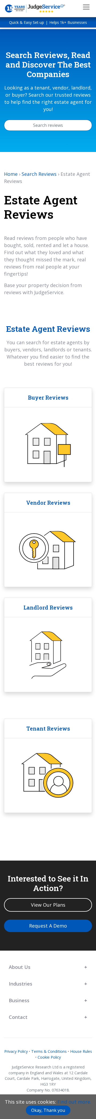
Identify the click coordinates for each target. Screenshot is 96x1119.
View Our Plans (48, 905)
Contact (18, 1017)
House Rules (81, 1051)
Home (11, 174)
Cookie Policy (49, 1057)
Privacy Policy (16, 1051)
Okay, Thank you (48, 1110)
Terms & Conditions (49, 1051)
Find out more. (74, 1102)
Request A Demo (48, 926)
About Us (19, 967)
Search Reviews (39, 174)
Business (19, 1000)
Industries (20, 984)
